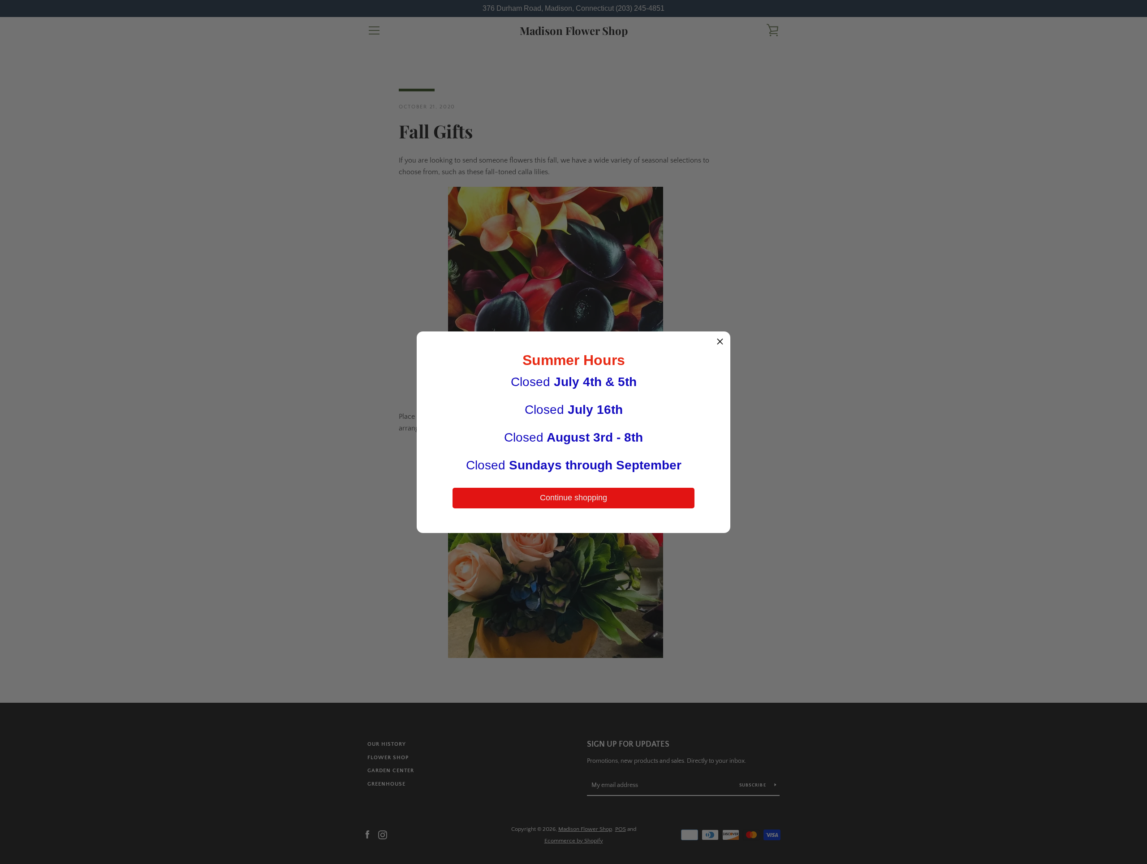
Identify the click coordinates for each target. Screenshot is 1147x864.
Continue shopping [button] (573, 497)
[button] (720, 341)
